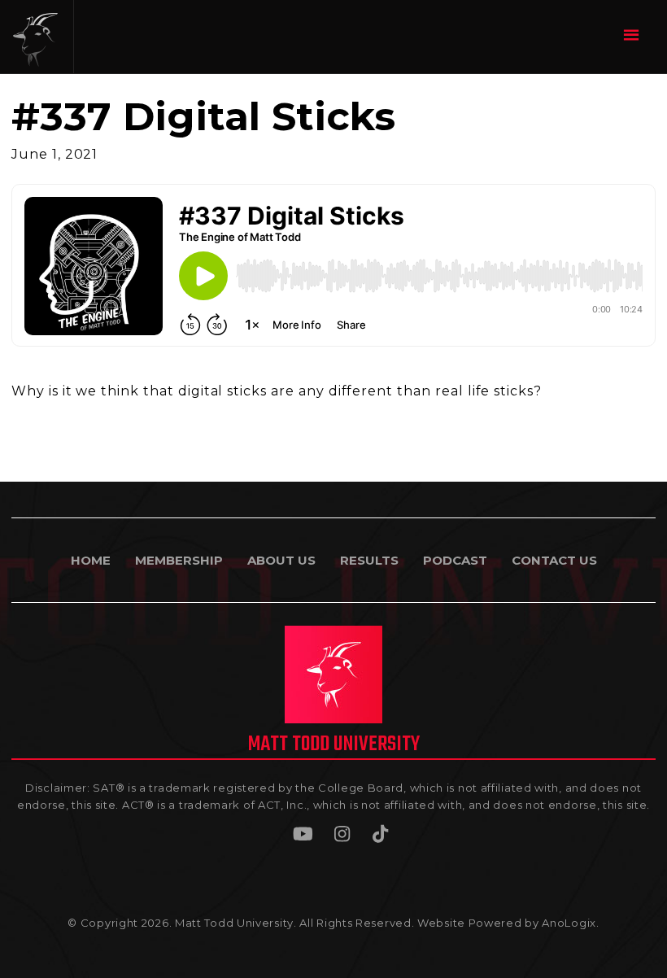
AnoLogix (569, 922)
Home (91, 560)
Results (369, 560)
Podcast (455, 560)
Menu (633, 34)
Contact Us (554, 560)
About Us (281, 560)
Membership (179, 560)
